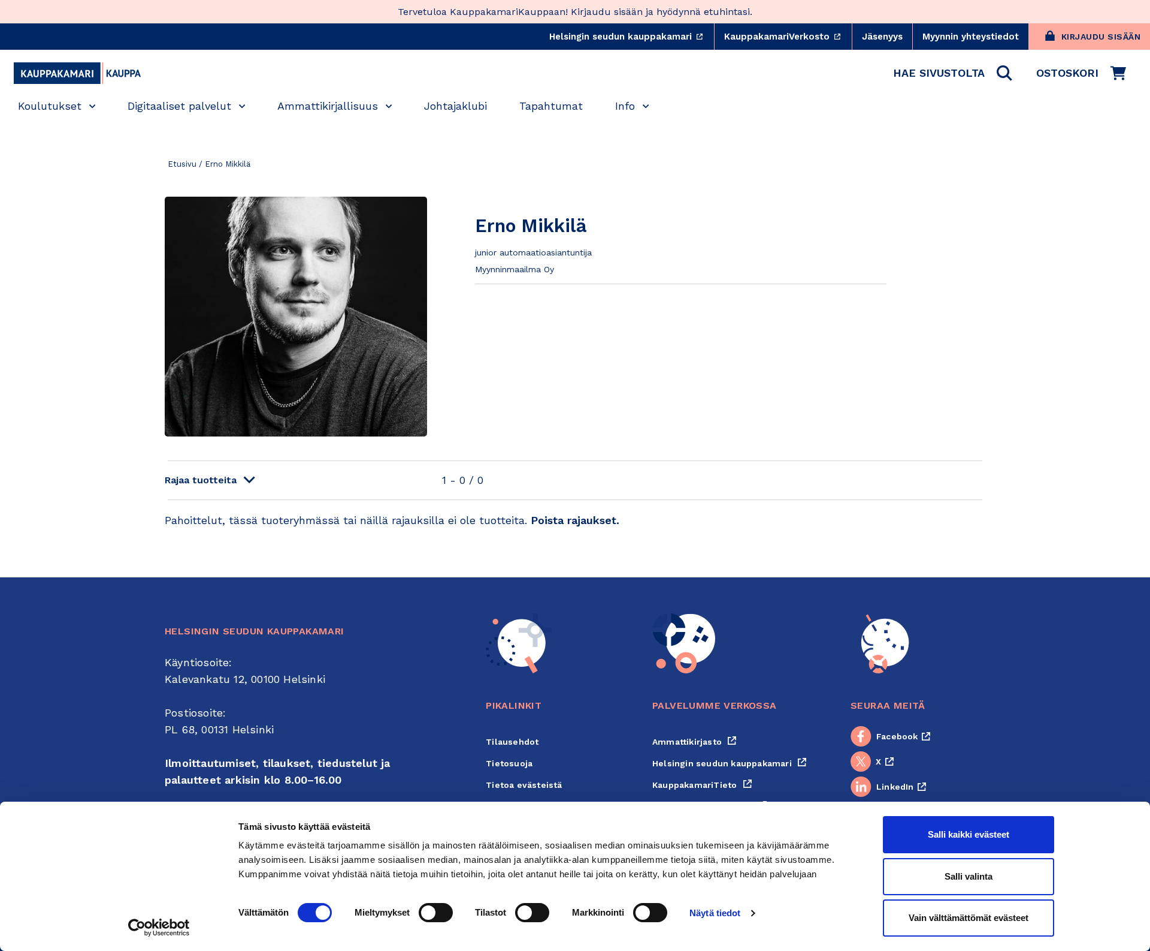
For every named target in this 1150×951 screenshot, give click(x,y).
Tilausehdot (512, 742)
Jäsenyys (882, 36)
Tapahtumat (551, 106)
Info (625, 106)
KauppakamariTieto (702, 785)
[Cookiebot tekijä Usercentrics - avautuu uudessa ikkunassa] (159, 928)
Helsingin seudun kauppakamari (631, 36)
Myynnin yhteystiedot (970, 36)
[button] (952, 73)
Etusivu (182, 163)
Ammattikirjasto (694, 742)
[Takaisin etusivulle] (77, 73)
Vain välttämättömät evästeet (968, 918)
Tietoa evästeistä (524, 785)
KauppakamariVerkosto (788, 36)
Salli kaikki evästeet (968, 834)
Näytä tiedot (714, 913)
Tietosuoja (509, 763)
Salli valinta (968, 876)
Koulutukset (49, 106)
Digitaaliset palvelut (179, 106)
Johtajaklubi (455, 106)
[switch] (436, 912)
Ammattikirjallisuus (327, 106)
